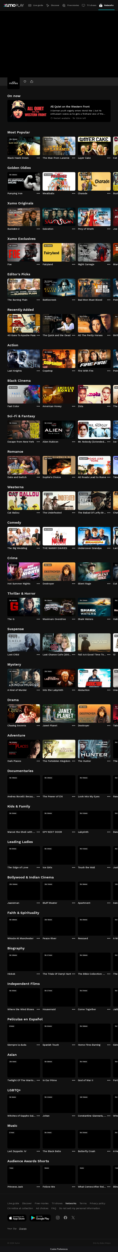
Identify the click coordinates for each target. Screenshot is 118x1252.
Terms (83, 1203)
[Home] (14, 5)
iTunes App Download (17, 1218)
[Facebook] (65, 1217)
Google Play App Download (40, 1218)
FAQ (53, 1208)
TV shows (91, 5)
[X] (73, 1217)
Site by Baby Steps (102, 1243)
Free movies (73, 5)
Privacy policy (97, 1203)
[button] (59, 111)
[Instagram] (57, 1217)
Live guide (38, 5)
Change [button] (23, 1228)
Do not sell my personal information (79, 1208)
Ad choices (42, 1208)
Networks (108, 5)
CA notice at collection (20, 1208)
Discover (55, 5)
